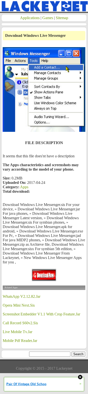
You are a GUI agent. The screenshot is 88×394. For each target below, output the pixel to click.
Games (47, 18)
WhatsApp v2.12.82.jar (21, 296)
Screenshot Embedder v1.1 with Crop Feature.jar (41, 314)
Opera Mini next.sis (19, 305)
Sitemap (62, 18)
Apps (24, 187)
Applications (30, 18)
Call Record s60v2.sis (20, 323)
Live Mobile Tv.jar (17, 332)
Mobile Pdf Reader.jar (20, 341)
